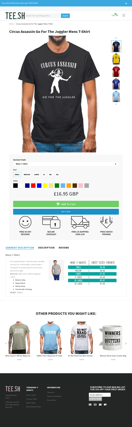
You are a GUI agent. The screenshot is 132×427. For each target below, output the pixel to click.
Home (11, 24)
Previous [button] (116, 37)
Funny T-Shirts (31, 395)
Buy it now (66, 211)
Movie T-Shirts (30, 403)
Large (36, 174)
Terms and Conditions (54, 396)
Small (17, 174)
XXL (50, 174)
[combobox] (43, 16)
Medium (27, 174)
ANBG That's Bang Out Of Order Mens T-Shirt (55, 356)
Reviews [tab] (64, 247)
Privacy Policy (51, 400)
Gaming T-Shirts (31, 399)
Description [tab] (46, 247)
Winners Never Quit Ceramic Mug (113, 356)
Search (65, 16)
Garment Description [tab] (20, 247)
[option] (116, 46)
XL (44, 174)
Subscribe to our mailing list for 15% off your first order (107, 388)
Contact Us (50, 392)
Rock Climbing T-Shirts (33, 407)
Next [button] (116, 104)
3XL (57, 174)
